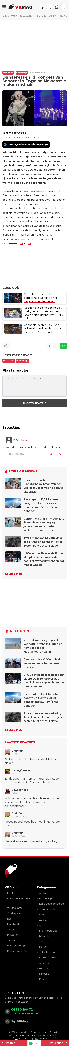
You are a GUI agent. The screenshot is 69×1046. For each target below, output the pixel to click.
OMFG (52, 16)
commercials (47, 909)
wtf (41, 941)
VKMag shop (15, 913)
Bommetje (26, 16)
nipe (16, 440)
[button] (49, 7)
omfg (42, 892)
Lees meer (16, 573)
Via (21, 243)
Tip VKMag (19, 1021)
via (29, 243)
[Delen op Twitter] (56, 346)
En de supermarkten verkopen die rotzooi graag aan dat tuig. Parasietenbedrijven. (32, 780)
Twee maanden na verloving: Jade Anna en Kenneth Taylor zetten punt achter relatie (43, 541)
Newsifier (53, 1035)
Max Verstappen (49, 930)
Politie (43, 946)
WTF (14, 16)
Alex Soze (45, 962)
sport (42, 925)
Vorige (10, 1043)
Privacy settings (16, 945)
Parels (43, 979)
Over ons (13, 1035)
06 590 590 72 (22, 1009)
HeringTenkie (21, 770)
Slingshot (44, 973)
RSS (9, 918)
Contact (12, 892)
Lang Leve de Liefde (51, 903)
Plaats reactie (34, 403)
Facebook (13, 923)
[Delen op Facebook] (49, 346)
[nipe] (9, 440)
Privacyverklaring (38, 1032)
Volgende (56, 1043)
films (42, 914)
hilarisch (44, 935)
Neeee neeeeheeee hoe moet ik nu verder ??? (32, 823)
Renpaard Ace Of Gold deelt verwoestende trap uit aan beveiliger (42, 663)
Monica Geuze (48, 957)
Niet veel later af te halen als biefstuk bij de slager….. (32, 761)
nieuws (43, 968)
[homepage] (20, 6)
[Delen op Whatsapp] (63, 346)
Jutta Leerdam (48, 952)
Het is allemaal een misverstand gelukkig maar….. (31, 843)
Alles (6, 16)
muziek (43, 919)
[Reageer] (60, 454)
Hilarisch (40, 16)
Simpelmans (20, 790)
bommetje (21, 72)
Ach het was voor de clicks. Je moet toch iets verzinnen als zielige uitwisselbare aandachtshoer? (33, 802)
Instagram (13, 934)
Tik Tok (11, 940)
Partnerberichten (17, 950)
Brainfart (17, 750)
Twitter (11, 929)
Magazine (8, 72)
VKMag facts (14, 907)
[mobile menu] (4, 6)
